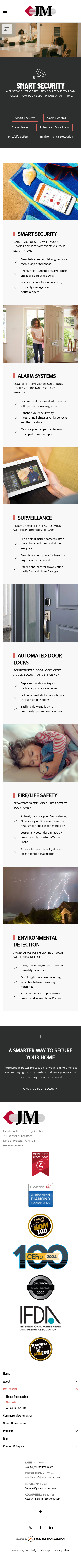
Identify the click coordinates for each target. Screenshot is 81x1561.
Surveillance (20, 127)
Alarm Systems (56, 117)
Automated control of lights (38, 849)
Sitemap (45, 1550)
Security (11, 1402)
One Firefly (30, 1550)
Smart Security (25, 117)
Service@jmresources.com (40, 1488)
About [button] (6, 1381)
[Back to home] (40, 11)
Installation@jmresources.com (42, 1477)
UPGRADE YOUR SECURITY (40, 1088)
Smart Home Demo (14, 1423)
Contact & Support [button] (14, 1446)
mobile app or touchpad (36, 264)
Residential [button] (10, 1389)
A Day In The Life (16, 1408)
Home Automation (17, 1396)
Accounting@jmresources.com (42, 1499)
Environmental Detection (56, 136)
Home (6, 1373)
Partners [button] (8, 1431)
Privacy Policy (62, 1550)
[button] (5, 11)
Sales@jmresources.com (39, 1467)
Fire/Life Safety (18, 136)
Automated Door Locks (54, 127)
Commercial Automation (17, 1415)
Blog (5, 1438)
